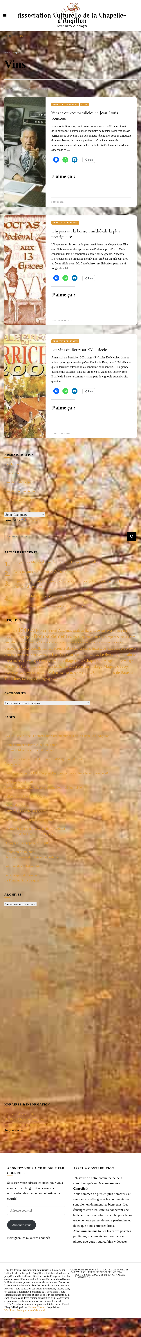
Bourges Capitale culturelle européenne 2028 (97, 637)
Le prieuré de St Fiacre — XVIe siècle (30, 834)
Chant (21, 642)
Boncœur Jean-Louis (65, 104)
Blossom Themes (36, 1307)
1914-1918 (10, 630)
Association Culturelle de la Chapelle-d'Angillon (72, 18)
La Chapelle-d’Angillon (20, 782)
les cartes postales (119, 1231)
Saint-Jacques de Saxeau (113, 672)
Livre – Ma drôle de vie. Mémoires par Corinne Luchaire (54, 596)
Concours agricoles (17, 648)
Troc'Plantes (28, 679)
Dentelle (35, 648)
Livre (84, 104)
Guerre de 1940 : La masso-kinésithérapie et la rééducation (55, 606)
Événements (12, 764)
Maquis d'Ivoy (115, 666)
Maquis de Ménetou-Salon (22, 673)
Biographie (25, 637)
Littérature (61, 666)
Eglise (45, 649)
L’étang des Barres (16, 805)
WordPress (9, 1310)
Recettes (75, 673)
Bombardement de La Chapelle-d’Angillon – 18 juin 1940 (43, 787)
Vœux (76, 679)
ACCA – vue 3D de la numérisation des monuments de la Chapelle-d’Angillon (56, 736)
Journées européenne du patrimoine (27, 655)
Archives (107, 630)
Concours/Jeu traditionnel (110, 642)
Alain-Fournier (48, 630)
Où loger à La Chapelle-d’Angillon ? (29, 843)
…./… (8, 727)
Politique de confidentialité (22, 866)
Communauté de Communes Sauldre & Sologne (73, 642)
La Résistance (65, 654)
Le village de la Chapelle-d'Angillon (88, 660)
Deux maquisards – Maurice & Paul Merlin (44, 571)
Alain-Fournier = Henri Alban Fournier (30, 744)
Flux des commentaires (19, 491)
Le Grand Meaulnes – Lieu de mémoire (30, 750)
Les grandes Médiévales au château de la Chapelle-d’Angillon (57, 562)
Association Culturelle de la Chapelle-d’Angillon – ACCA (43, 759)
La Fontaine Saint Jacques (21, 880)
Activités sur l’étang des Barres (25, 811)
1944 (34, 630)
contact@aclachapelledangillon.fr (26, 1125)
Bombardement (50, 636)
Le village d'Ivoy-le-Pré (40, 661)
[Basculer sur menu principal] (4, 15)
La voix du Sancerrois (89, 655)
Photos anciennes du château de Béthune (31, 857)
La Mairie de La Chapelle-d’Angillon (29, 819)
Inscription (11, 464)
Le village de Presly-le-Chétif (40, 667)
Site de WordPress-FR (19, 500)
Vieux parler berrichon (62, 679)
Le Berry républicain (116, 654)
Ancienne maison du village (79, 630)
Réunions (87, 673)
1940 (23, 630)
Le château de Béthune (19, 852)
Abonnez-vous (21, 1225)
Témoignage (43, 679)
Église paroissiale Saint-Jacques (25, 796)
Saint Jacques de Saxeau (20, 875)
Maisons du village (85, 666)
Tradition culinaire (65, 223)
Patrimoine (58, 672)
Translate (34, 520)
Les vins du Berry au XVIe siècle (79, 349)
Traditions (12, 678)
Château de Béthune (36, 642)
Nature (44, 673)
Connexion (11, 473)
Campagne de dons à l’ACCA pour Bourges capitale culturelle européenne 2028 (57, 773)
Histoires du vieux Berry (106, 648)
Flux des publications (18, 482)
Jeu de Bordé (128, 648)
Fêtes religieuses (81, 648)
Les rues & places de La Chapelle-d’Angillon (34, 828)
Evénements (59, 648)
